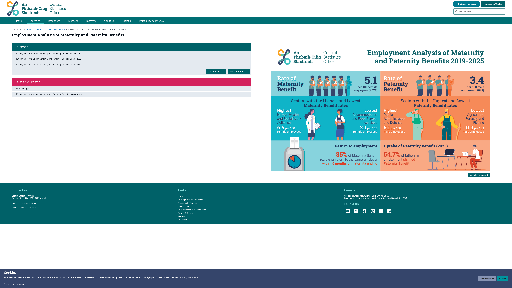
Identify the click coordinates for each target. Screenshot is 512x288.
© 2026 (181, 196)
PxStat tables (237, 71)
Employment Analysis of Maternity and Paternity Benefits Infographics (49, 94)
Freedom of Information (188, 203)
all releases (214, 71)
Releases (21, 47)
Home (18, 20)
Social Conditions (55, 29)
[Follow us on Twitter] (356, 212)
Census (126, 20)
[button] (188, 277)
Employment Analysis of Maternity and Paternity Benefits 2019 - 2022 (48, 59)
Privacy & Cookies (186, 213)
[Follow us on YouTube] (348, 212)
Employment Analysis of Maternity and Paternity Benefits (96, 29)
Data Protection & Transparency (192, 210)
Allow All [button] (502, 278)
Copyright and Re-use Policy (190, 200)
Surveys (91, 20)
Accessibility (183, 206)
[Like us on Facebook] (364, 212)
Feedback (182, 216)
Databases (54, 20)
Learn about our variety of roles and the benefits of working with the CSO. (375, 198)
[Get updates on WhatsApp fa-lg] (389, 212)
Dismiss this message (14, 284)
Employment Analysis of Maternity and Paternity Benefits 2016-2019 (48, 64)
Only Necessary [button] (487, 278)
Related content (27, 82)
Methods (73, 20)
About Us (109, 20)
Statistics (39, 29)
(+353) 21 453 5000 (27, 204)
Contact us (182, 220)
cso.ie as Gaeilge (494, 4)
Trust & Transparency (151, 20)
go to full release (478, 175)
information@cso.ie (27, 207)
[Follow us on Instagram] (373, 212)
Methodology (22, 88)
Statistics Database (467, 4)
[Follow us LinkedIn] (381, 212)
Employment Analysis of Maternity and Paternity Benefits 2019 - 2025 (48, 53)
